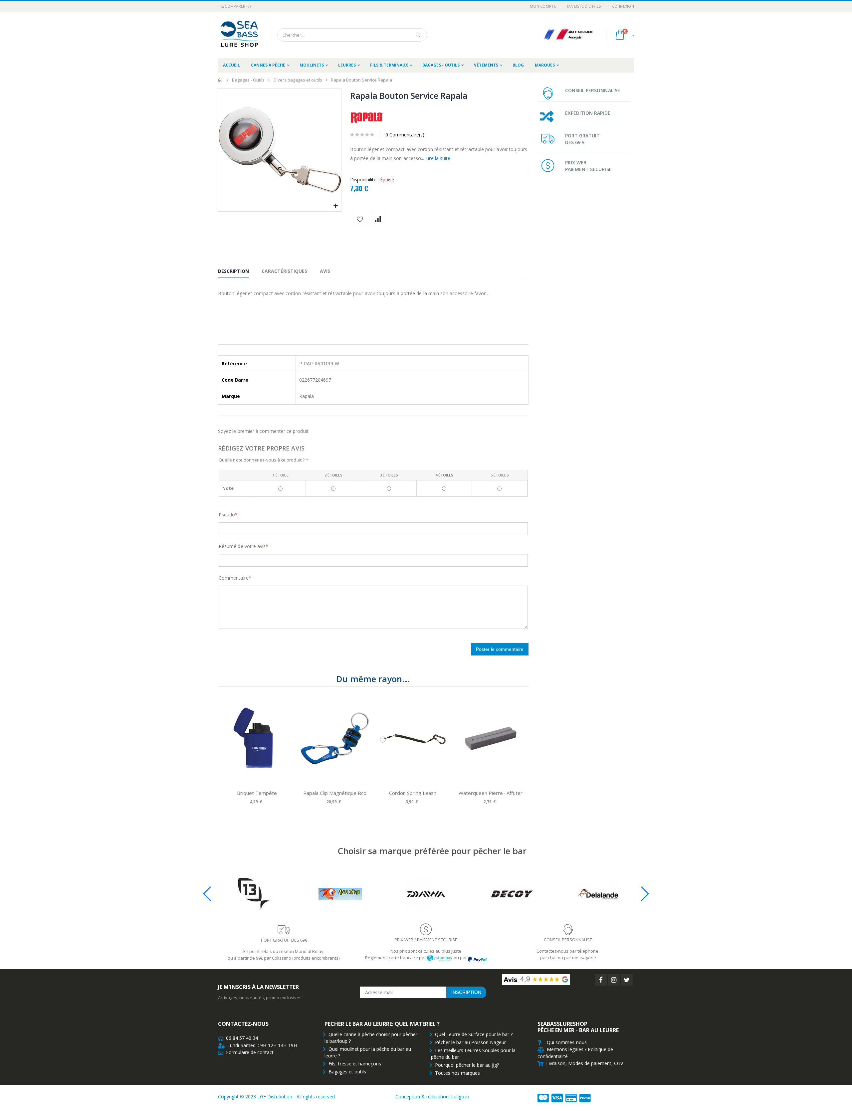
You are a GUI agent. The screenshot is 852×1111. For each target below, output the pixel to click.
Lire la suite (437, 158)
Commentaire (234, 578)
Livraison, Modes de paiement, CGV (584, 1063)
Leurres (347, 65)
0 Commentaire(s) (404, 134)
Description (233, 271)
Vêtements (486, 65)
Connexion (623, 6)
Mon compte (543, 6)
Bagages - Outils (441, 65)
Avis (325, 271)
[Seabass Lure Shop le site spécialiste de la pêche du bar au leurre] (238, 35)
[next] (522, 750)
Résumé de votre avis (242, 546)
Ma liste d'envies (584, 6)
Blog (518, 65)
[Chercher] (418, 35)
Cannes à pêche (268, 65)
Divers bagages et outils (298, 80)
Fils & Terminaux (389, 65)
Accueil (220, 80)
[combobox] (352, 35)
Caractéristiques (284, 271)
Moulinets (312, 65)
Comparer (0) (238, 6)
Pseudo (227, 514)
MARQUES (545, 65)
